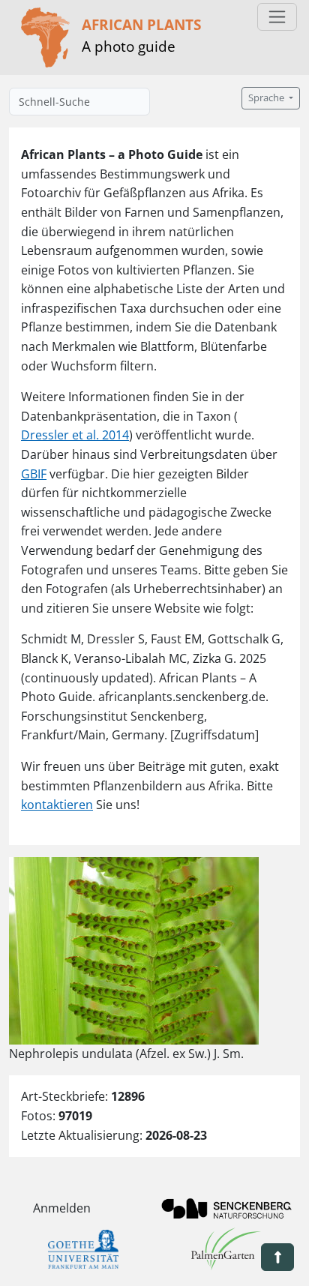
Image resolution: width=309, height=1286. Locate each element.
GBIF (33, 474)
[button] (277, 1257)
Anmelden (62, 1208)
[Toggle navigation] (277, 17)
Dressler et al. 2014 (75, 435)
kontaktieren (57, 804)
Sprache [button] (267, 97)
